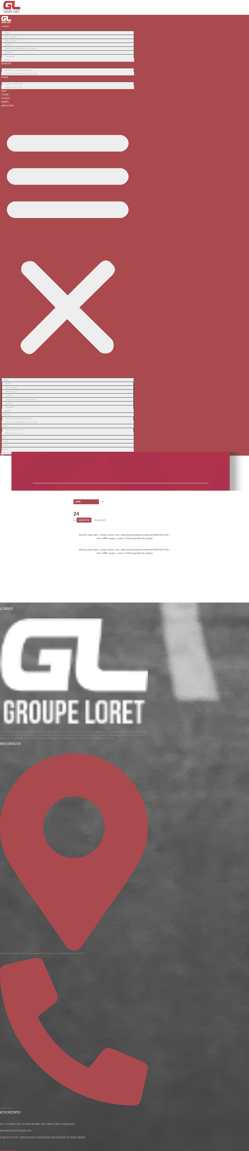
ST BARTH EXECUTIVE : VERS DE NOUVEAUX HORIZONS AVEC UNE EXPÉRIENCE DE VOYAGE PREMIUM (42, 1137)
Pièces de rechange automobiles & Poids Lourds (21, 73)
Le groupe (5, 26)
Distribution (6, 63)
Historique (8, 52)
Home (78, 502)
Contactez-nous (7, 105)
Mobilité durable (11, 37)
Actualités (5, 98)
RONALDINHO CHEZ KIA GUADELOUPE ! (16, 1130)
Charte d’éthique (11, 41)
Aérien (3, 91)
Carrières (5, 101)
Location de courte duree (14, 84)
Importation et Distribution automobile (18, 70)
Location (4, 77)
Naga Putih (84, 520)
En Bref (7, 33)
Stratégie (8, 45)
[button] (67, 241)
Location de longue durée (13, 87)
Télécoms (5, 94)
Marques (7, 60)
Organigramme (9, 56)
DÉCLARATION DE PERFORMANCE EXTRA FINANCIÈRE (21, 48)
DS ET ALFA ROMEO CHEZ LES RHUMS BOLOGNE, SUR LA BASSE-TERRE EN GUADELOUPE (37, 1123)
